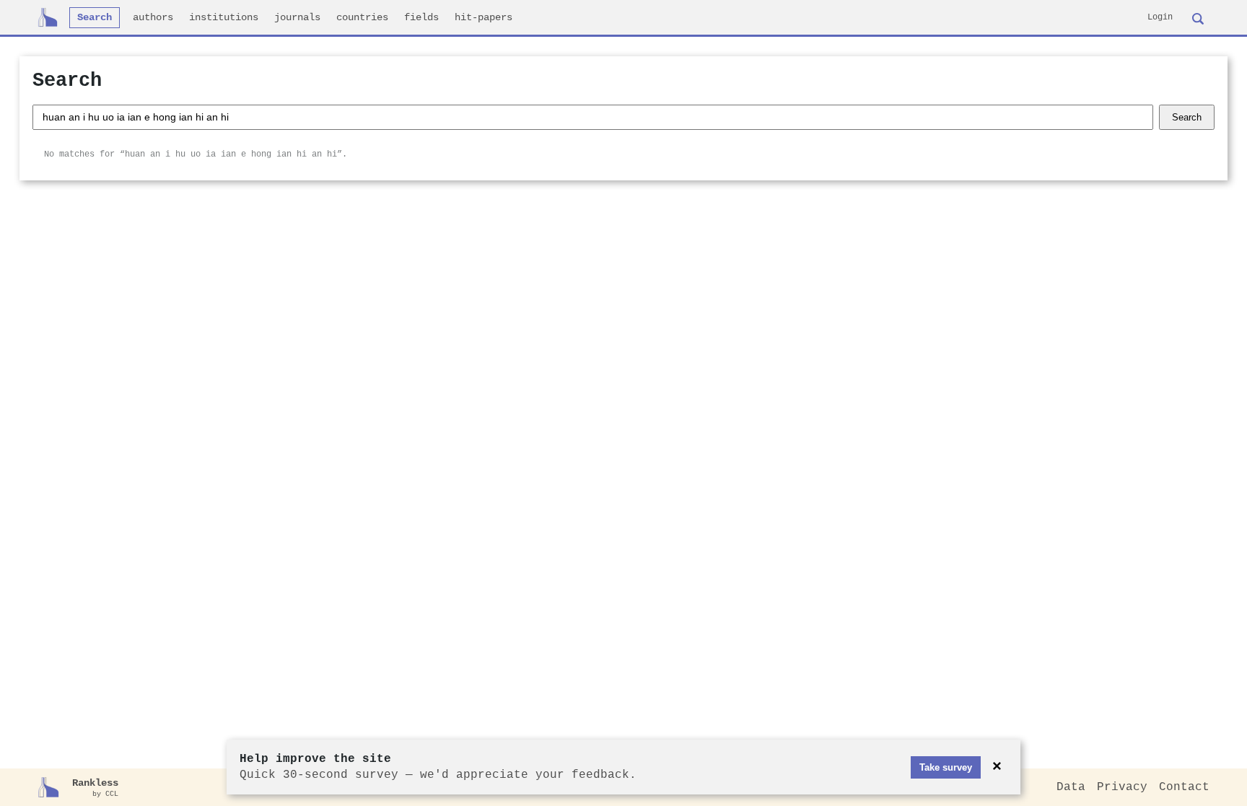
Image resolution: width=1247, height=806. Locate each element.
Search (94, 17)
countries (362, 17)
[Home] (48, 17)
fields (421, 17)
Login (1160, 17)
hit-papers (483, 17)
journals (297, 17)
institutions (223, 17)
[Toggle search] (1197, 17)
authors (153, 17)
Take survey (945, 767)
